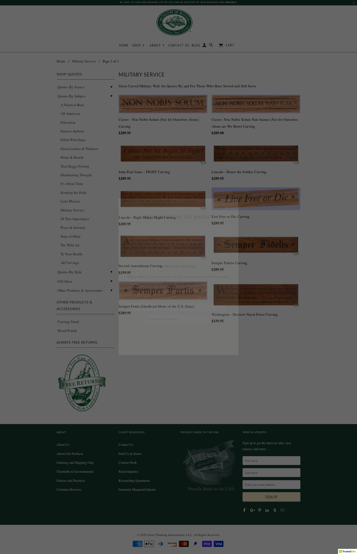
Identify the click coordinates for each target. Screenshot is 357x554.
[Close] (234, 202)
